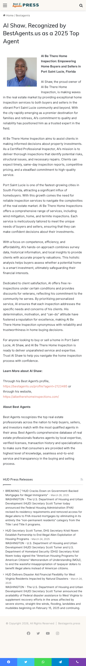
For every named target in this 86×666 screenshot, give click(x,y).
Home (9, 15)
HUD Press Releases (18, 479)
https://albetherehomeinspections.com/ (31, 397)
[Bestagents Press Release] (26, 5)
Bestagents (23, 15)
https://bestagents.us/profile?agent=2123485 (35, 386)
